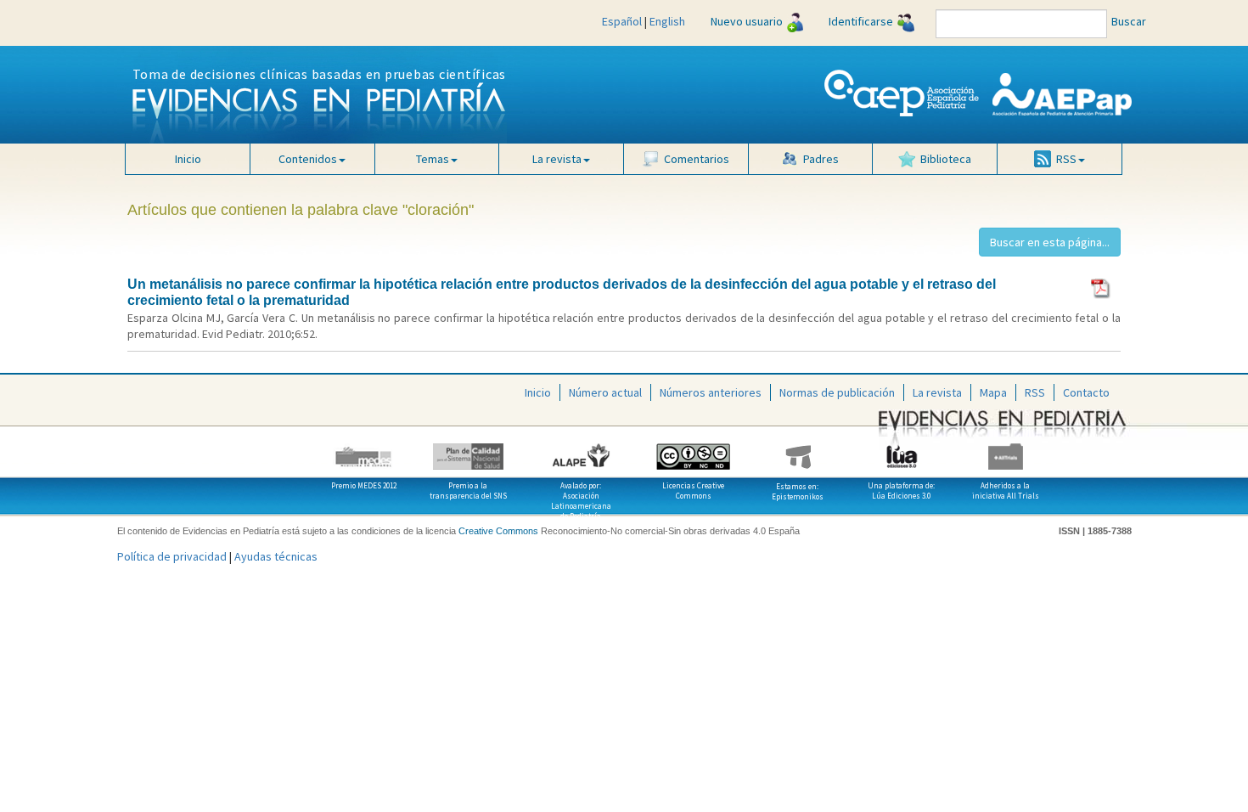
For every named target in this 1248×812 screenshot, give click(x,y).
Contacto (1086, 392)
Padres (821, 158)
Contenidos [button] (307, 158)
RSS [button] (1066, 158)
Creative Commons (498, 531)
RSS (1035, 392)
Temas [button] (432, 158)
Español (622, 21)
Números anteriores (711, 392)
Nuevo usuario (747, 21)
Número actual (605, 392)
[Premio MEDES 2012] (364, 450)
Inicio (188, 158)
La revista (937, 392)
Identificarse (861, 21)
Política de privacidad (172, 556)
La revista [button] (557, 158)
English (667, 21)
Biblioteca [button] (945, 158)
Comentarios (696, 158)
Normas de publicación (837, 392)
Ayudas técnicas (276, 556)
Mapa (993, 392)
